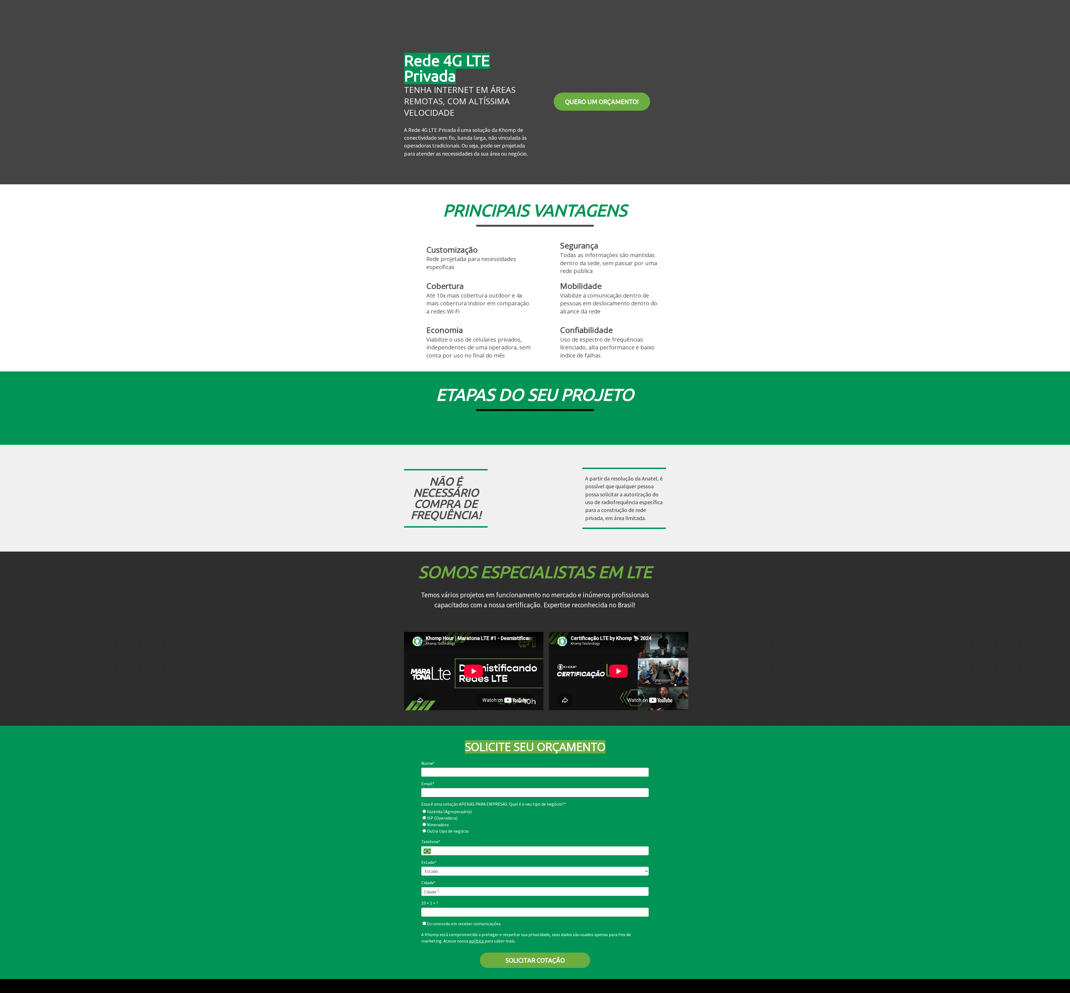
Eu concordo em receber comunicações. (464, 923)
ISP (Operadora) (442, 818)
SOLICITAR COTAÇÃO (535, 960)
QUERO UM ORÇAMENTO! (602, 101)
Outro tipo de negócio (447, 831)
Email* (427, 783)
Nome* (428, 763)
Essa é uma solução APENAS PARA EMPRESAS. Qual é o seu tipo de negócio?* (493, 804)
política (477, 941)
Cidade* (428, 882)
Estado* (429, 862)
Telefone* (430, 841)
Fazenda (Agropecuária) (449, 811)
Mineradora (437, 824)
